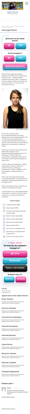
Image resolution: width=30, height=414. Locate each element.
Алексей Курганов (9, 335)
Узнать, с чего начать (15, 268)
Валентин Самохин (9, 353)
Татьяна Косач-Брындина (11, 317)
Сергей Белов (7, 344)
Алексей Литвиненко (10, 326)
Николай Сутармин (9, 362)
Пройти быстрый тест (15, 66)
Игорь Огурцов (7, 299)
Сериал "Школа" (12, 12)
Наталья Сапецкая (9, 308)
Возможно (15, 260)
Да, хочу (15, 253)
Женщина (21, 279)
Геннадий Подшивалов (10, 372)
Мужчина (9, 279)
